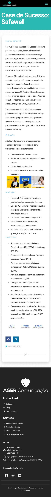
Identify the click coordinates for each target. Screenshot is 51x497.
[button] (46, 4)
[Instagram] (13, 475)
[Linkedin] (19, 475)
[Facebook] (6, 475)
